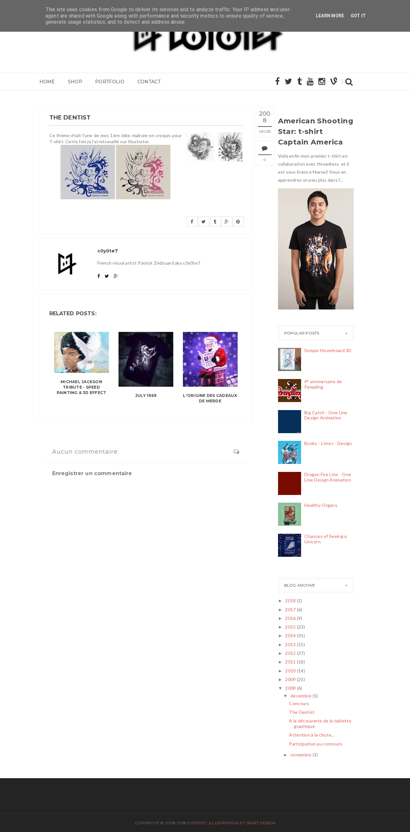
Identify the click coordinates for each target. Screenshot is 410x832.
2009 (290, 679)
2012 (290, 653)
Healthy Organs (320, 505)
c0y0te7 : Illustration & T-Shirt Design (231, 822)
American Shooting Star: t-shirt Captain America (315, 131)
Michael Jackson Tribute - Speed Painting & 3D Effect (81, 387)
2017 (290, 609)
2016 (290, 618)
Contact (148, 82)
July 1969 (145, 395)
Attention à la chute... (311, 734)
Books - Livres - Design (328, 443)
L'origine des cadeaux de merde (210, 398)
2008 (290, 688)
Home (47, 82)
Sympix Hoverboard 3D (328, 350)
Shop (75, 82)
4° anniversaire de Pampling (323, 384)
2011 (290, 661)
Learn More (330, 15)
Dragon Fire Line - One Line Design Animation (327, 477)
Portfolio (110, 82)
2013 (290, 644)
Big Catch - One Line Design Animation (326, 415)
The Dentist (302, 712)
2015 (290, 627)
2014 (290, 635)
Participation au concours (315, 743)
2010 (290, 670)
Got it (358, 15)
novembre (301, 754)
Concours (299, 703)
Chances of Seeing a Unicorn (325, 538)
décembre (301, 695)
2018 (290, 600)
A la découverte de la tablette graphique (320, 723)
